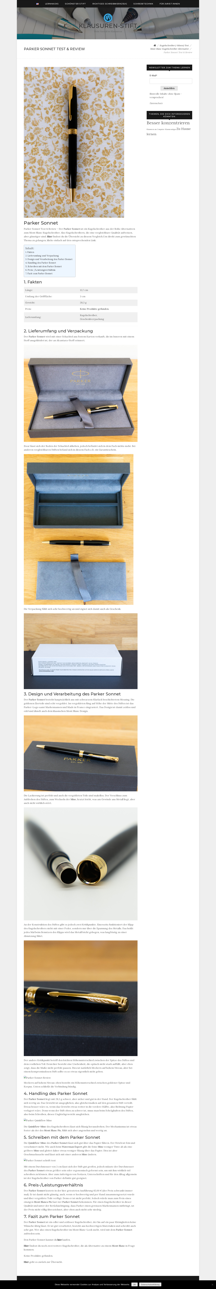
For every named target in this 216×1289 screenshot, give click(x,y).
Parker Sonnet (72, 228)
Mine (73, 799)
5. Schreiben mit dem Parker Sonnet (43, 266)
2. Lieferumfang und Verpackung (42, 255)
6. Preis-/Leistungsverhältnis (40, 270)
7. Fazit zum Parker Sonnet (38, 273)
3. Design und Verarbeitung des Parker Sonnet (48, 259)
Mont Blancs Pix (43, 1201)
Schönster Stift (75, 4)
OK (134, 1284)
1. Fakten (29, 252)
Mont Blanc (118, 1245)
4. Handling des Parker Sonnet (40, 262)
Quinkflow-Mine (37, 1126)
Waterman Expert (72, 1146)
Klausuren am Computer (155, 129)
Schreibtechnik (143, 4)
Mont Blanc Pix (52, 1130)
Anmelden (169, 88)
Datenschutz (156, 103)
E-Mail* (153, 75)
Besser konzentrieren (168, 123)
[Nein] (212, 1284)
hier (59, 1239)
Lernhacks (52, 4)
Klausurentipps (170, 129)
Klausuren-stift (108, 25)
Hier (49, 236)
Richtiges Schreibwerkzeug (109, 4)
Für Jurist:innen (170, 4)
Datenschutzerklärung (150, 1284)
